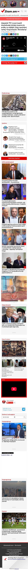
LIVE (3, 379)
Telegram (12, 59)
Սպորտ (4, 511)
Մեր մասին (18, 545)
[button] (3, 106)
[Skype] (5, 34)
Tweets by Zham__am (6, 455)
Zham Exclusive (6, 339)
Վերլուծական (6, 305)
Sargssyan (17, 568)
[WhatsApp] (18, 34)
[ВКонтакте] (7, 34)
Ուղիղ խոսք (5, 93)
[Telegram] (2, 34)
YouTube (12, 62)
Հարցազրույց (6, 421)
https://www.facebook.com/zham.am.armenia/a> (17, 559)
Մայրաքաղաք (6, 479)
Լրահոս (4, 123)
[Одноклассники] (9, 34)
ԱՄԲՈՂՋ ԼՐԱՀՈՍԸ (14, 158)
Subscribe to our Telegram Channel (7, 409)
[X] (11, 34)
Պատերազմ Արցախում (14, 18)
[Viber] (15, 34)
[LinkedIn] (13, 34)
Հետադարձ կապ (9, 545)
